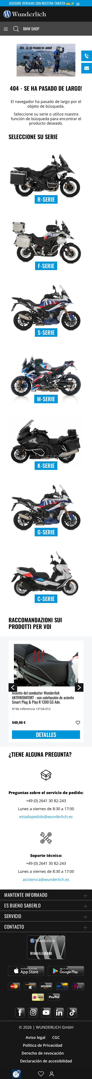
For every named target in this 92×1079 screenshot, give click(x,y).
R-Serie (46, 199)
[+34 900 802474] (86, 56)
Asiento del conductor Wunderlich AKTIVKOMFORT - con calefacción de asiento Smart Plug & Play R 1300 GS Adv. (43, 697)
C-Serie (46, 598)
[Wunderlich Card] (46, 947)
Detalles (46, 734)
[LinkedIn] (59, 1012)
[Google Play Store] (66, 971)
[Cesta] (88, 28)
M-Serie (46, 399)
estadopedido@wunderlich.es (46, 816)
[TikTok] (72, 1012)
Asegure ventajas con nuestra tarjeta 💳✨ (41, 3)
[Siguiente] (79, 687)
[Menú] (6, 28)
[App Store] (26, 971)
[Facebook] (20, 1012)
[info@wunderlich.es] (86, 68)
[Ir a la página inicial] (24, 13)
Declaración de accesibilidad (46, 1061)
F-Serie (46, 266)
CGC (56, 1037)
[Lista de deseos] (41, 1073)
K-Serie (46, 465)
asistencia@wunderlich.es (46, 879)
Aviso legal (35, 1037)
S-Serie (46, 332)
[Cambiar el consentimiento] (16, 1073)
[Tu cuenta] (51, 1073)
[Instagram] (33, 1012)
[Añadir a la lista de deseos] (78, 723)
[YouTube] (46, 1012)
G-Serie (46, 532)
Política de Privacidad (42, 1045)
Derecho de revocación (43, 1053)
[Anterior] (13, 687)
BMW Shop (31, 28)
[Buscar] (16, 28)
